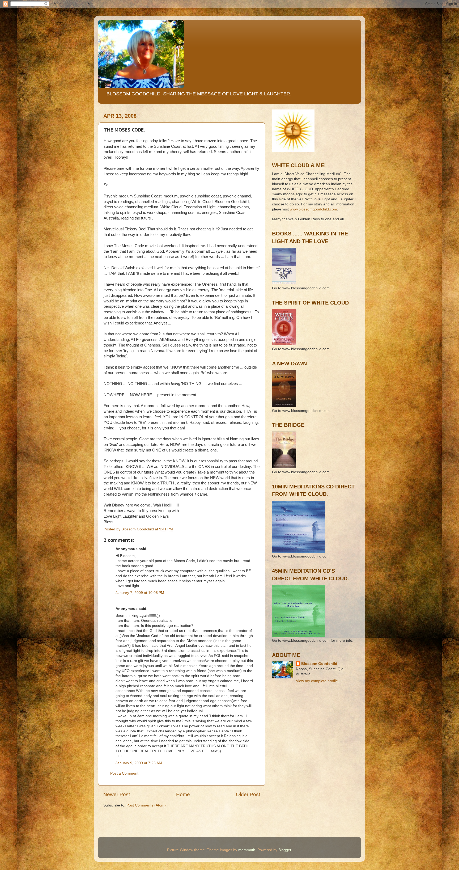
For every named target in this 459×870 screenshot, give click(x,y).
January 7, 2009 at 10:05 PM (140, 593)
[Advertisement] (296, 712)
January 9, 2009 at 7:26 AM (139, 763)
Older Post (248, 794)
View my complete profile (317, 681)
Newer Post (116, 794)
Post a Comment (124, 773)
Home (183, 794)
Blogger (284, 850)
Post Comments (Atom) (146, 805)
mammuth (246, 850)
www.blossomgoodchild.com (313, 209)
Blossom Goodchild (319, 664)
